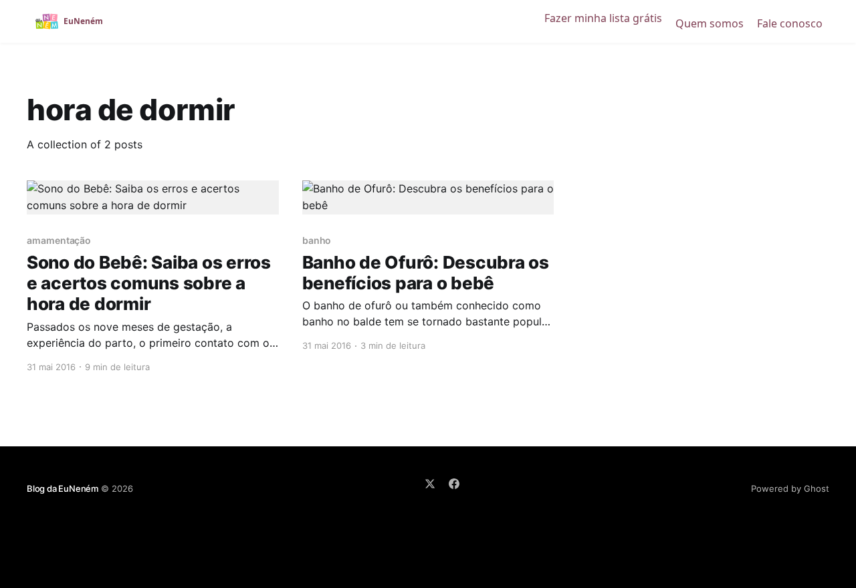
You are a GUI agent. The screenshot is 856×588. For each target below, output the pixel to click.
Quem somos (709, 23)
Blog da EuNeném (62, 488)
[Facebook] (454, 483)
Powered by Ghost (790, 488)
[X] (430, 483)
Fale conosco (790, 23)
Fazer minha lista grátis (603, 18)
